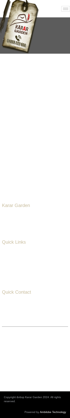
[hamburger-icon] (65, 9)
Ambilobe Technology (53, 412)
